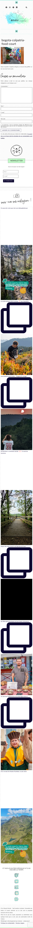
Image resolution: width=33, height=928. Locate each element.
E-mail (3, 112)
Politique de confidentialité (7, 923)
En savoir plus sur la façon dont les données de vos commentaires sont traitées (16, 136)
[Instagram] (9, 7)
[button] (16, 2)
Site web (3, 118)
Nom (2, 106)
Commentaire (4, 86)
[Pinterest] (13, 7)
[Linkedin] (16, 7)
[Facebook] (6, 7)
